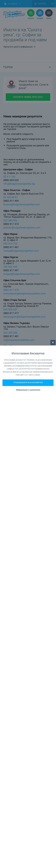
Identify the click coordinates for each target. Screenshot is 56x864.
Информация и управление (28, 390)
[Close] (52, 342)
